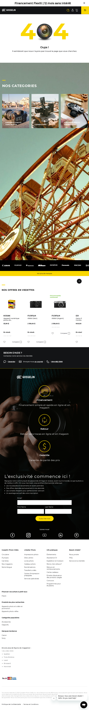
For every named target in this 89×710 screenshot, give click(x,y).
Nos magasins (7, 567)
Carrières (5, 564)
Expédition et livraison (55, 564)
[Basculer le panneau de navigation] (85, 13)
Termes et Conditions (30, 707)
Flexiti (4, 599)
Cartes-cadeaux (52, 575)
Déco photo (28, 561)
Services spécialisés (31, 582)
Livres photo (29, 564)
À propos (5, 561)
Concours (50, 584)
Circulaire (5, 558)
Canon (4, 638)
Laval (6, 663)
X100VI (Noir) (32, 322)
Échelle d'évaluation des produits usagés (54, 580)
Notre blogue (7, 570)
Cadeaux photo (30, 567)
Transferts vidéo (30, 573)
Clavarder (11, 365)
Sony (4, 641)
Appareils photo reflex (10, 615)
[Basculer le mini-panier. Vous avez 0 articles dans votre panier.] (76, 13)
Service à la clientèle (77, 564)
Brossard (7, 667)
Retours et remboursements (53, 571)
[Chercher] (68, 13)
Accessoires (6, 625)
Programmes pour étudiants (54, 588)
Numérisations (29, 570)
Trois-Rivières (9, 660)
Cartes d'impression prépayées (31, 578)
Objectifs (5, 628)
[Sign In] (73, 13)
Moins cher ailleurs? (54, 567)
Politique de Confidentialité (11, 707)
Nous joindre (74, 558)
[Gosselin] (9, 13)
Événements (51, 558)
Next (79, 284)
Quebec (7, 657)
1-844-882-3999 (57, 365)
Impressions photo (31, 558)
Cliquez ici (30, 6)
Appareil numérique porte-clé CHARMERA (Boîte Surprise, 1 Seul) (11, 322)
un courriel (39, 365)
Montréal (7, 670)
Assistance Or (52, 561)
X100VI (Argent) (58, 322)
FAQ (71, 561)
